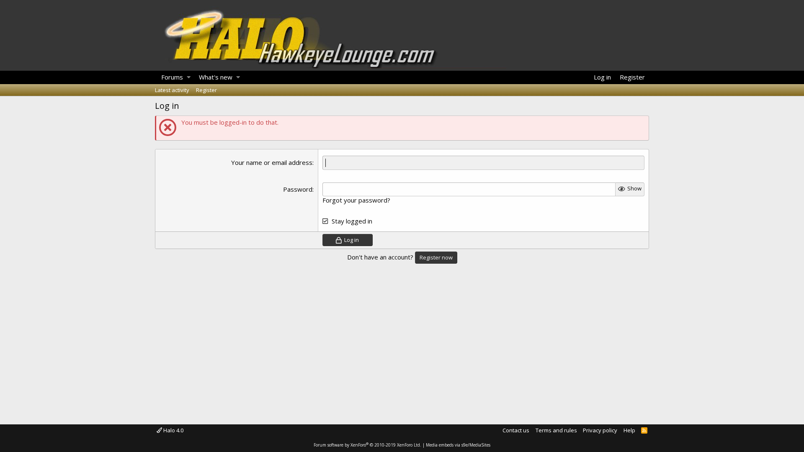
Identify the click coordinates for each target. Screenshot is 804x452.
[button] (189, 77)
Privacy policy (600, 430)
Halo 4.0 (172, 430)
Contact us (515, 430)
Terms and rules (556, 430)
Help (629, 430)
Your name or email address (271, 162)
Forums (172, 77)
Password (297, 189)
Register (206, 90)
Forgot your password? (356, 200)
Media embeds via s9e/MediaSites (458, 445)
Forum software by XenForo (367, 445)
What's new (215, 77)
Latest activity (172, 90)
